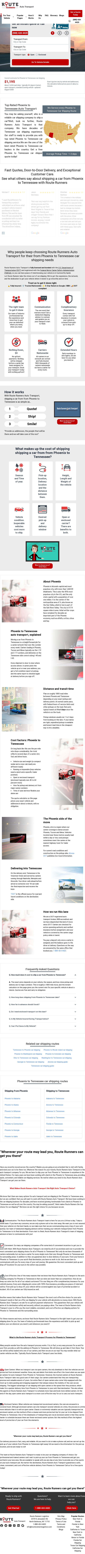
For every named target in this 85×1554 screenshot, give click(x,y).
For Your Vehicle (6, 16)
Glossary (54, 15)
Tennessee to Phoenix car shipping (26, 1050)
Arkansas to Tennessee (55, 1111)
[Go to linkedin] (18, 1525)
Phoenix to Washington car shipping (28, 1054)
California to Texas (77, 1530)
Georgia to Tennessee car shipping (30, 1062)
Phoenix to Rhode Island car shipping (58, 1050)
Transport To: (20, 47)
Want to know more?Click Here (67, 422)
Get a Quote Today (75, 13)
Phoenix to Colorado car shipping (58, 1054)
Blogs (61, 15)
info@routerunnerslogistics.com (39, 1527)
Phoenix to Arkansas (12, 1111)
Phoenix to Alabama (12, 1099)
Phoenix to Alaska (12, 1105)
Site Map (61, 1516)
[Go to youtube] (10, 1525)
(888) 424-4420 (20, 33)
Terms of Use (61, 1522)
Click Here (71, 1508)
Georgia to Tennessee (54, 1130)
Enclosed (42, 55)
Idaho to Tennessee (54, 1136)
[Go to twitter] (6, 1525)
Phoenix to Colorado (12, 1117)
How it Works (31, 16)
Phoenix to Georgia (12, 1130)
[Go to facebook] (1, 1525)
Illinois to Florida (77, 1537)
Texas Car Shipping (77, 1545)
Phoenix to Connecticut (14, 1124)
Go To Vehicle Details (40, 62)
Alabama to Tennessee (55, 1099)
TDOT (13, 894)
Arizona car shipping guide (58, 1062)
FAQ (46, 15)
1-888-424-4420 (59, 951)
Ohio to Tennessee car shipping (26, 1058)
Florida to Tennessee (54, 1124)
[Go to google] (22, 1525)
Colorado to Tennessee (55, 1117)
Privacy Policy (61, 1519)
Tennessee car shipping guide (42, 1066)
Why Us (40, 16)
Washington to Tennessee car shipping (56, 1058)
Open (32, 55)
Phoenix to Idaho (11, 1136)
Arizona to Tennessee (54, 1105)
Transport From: (21, 39)
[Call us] (70, 21)
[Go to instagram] (14, 1525)
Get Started (13, 1508)
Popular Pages (20, 16)
